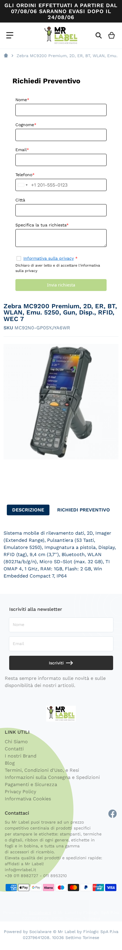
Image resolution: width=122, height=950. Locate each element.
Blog (10, 763)
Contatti (14, 749)
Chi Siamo (16, 741)
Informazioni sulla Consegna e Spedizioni (52, 777)
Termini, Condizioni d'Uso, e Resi (42, 770)
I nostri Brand (20, 756)
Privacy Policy (20, 791)
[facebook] (112, 813)
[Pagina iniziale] (6, 55)
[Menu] (10, 35)
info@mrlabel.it (20, 869)
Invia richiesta (61, 285)
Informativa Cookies (28, 799)
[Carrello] (111, 35)
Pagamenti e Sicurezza (31, 784)
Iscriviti (56, 663)
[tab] (28, 510)
